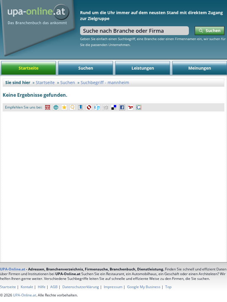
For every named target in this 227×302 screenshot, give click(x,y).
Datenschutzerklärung (80, 286)
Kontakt (27, 286)
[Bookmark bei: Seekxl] (72, 107)
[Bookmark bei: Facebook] (122, 107)
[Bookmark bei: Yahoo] (130, 107)
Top (168, 286)
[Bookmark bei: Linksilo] (89, 107)
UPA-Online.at (12, 269)
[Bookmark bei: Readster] (97, 107)
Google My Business (143, 286)
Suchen (85, 68)
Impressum (113, 286)
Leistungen (143, 68)
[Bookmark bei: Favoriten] (64, 107)
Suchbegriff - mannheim (105, 82)
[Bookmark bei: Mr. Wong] (48, 107)
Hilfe (42, 286)
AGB (54, 286)
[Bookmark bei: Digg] (105, 107)
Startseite (28, 68)
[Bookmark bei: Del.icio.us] (114, 107)
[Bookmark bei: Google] (139, 107)
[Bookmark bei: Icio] (56, 107)
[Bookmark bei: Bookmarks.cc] (81, 107)
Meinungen (199, 68)
